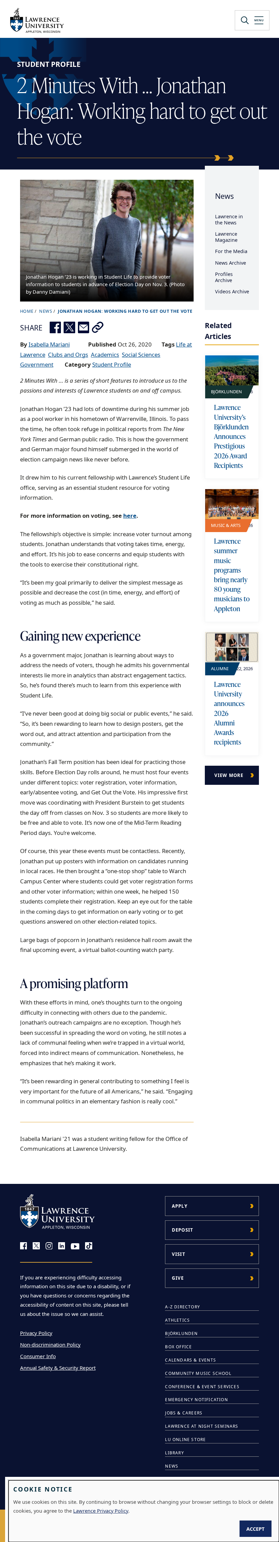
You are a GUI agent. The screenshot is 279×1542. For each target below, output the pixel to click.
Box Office (178, 1347)
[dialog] (144, 1511)
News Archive (230, 263)
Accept (255, 1528)
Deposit (182, 1230)
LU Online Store (185, 1439)
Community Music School (198, 1373)
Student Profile (49, 64)
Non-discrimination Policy (50, 1344)
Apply (179, 1206)
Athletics (177, 1320)
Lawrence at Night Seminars (201, 1426)
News (224, 196)
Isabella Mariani (49, 344)
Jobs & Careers (183, 1413)
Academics (105, 354)
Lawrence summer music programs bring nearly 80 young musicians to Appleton (232, 574)
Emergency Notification (196, 1400)
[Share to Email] (83, 327)
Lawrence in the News (229, 219)
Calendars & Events (190, 1360)
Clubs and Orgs (68, 354)
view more (229, 775)
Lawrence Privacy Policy (100, 1510)
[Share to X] (69, 327)
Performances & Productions (203, 1479)
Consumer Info (38, 1356)
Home (27, 311)
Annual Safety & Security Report (58, 1367)
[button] (97, 327)
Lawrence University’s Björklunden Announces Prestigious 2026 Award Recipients (231, 436)
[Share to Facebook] (55, 327)
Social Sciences (141, 354)
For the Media (231, 251)
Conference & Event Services (202, 1387)
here (129, 515)
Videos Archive (232, 291)
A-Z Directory (182, 1307)
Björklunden (181, 1333)
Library (174, 1453)
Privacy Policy (36, 1333)
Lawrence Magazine (226, 237)
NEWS (45, 311)
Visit (178, 1254)
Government (36, 364)
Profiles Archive (224, 277)
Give (178, 1278)
